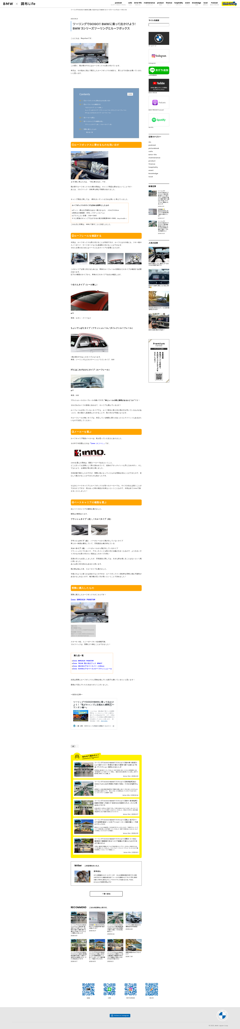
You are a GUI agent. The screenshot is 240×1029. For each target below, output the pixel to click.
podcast (118, 4)
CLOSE (130, 94)
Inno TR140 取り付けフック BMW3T (87, 663)
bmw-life (138, 4)
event (187, 4)
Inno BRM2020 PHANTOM (83, 600)
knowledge (196, 4)
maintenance (149, 4)
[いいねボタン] (73, 746)
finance (169, 4)
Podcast (214, 4)
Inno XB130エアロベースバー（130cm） (89, 666)
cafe (130, 4)
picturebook (154, 148)
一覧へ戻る (106, 894)
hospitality (178, 4)
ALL (150, 142)
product (160, 4)
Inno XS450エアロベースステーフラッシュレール (92, 669)
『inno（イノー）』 (97, 443)
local (205, 4)
